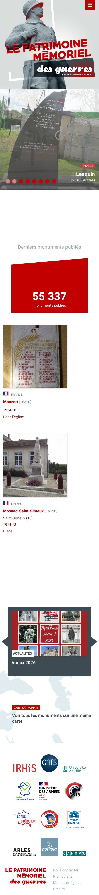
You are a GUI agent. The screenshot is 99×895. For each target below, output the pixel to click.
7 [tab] (47, 182)
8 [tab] (53, 182)
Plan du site (63, 876)
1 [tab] (7, 182)
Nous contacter (65, 870)
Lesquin (85, 174)
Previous (5, 642)
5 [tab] (33, 182)
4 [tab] (27, 182)
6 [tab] (40, 182)
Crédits (59, 889)
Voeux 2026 (24, 663)
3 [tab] (20, 182)
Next (94, 642)
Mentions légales (67, 882)
